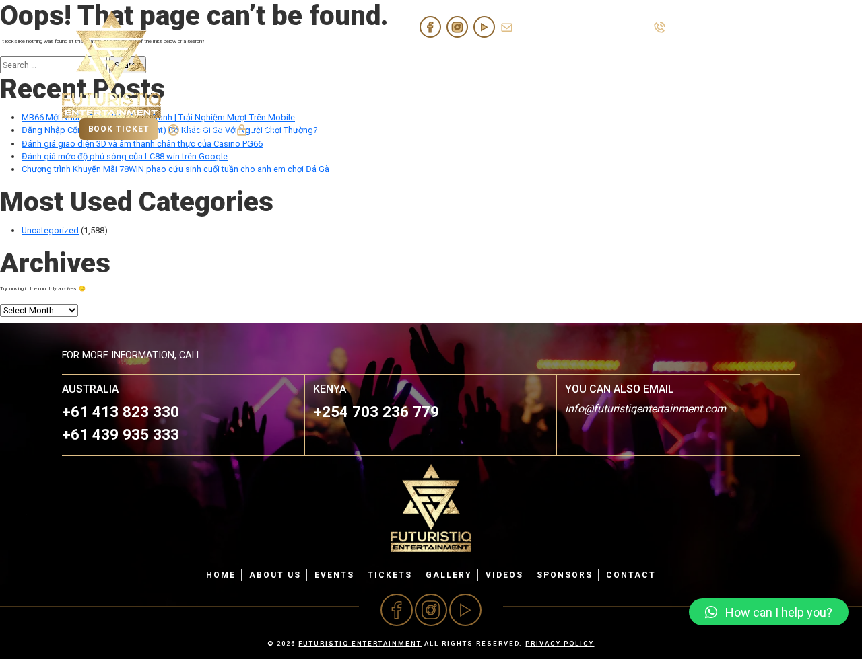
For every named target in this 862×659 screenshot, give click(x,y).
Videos (504, 575)
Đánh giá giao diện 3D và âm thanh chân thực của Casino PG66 (142, 144)
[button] (769, 611)
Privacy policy (559, 643)
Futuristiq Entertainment (360, 643)
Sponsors (702, 64)
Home (401, 64)
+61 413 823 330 (702, 27)
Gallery (637, 64)
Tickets (576, 64)
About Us (457, 64)
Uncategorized (50, 230)
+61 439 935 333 (768, 27)
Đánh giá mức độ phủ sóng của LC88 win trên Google (125, 156)
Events (518, 64)
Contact (771, 64)
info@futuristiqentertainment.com (582, 27)
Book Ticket (119, 129)
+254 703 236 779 (376, 411)
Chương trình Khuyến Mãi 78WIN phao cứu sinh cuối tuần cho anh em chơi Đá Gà (175, 169)
